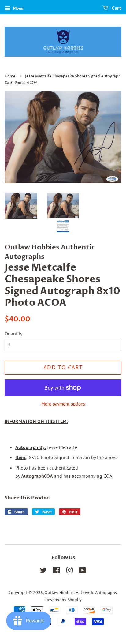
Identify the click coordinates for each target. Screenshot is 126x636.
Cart (116, 8)
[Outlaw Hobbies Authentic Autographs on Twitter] (43, 571)
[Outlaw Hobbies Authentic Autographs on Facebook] (56, 571)
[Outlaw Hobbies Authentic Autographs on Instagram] (69, 571)
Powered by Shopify (63, 599)
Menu (18, 8)
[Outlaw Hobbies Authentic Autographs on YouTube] (82, 571)
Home (10, 76)
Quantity (13, 334)
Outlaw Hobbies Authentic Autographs (81, 592)
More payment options (63, 404)
